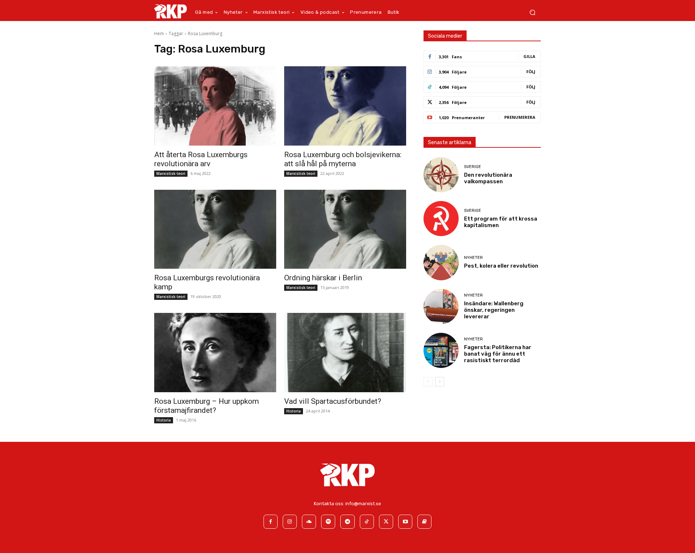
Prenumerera (519, 117)
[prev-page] (428, 381)
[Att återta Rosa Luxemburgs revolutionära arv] (215, 106)
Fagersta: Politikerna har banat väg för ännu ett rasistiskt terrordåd (497, 354)
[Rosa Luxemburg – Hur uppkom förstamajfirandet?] (215, 352)
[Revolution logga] (170, 11)
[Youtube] (405, 522)
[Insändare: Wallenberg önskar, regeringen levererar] (441, 306)
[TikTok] (367, 522)
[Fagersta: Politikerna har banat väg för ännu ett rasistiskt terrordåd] (441, 350)
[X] (386, 522)
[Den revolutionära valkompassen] (441, 174)
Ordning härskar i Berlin (323, 277)
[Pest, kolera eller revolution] (441, 262)
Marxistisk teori (170, 173)
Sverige (472, 167)
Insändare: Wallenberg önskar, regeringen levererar (493, 310)
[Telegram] (347, 522)
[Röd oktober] (424, 522)
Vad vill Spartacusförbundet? (332, 401)
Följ (530, 71)
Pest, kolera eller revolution (501, 266)
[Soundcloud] (309, 522)
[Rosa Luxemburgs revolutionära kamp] (215, 229)
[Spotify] (328, 522)
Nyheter (473, 258)
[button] (532, 12)
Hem (159, 33)
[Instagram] (290, 522)
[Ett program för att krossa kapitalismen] (441, 218)
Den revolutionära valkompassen (488, 178)
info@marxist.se (363, 503)
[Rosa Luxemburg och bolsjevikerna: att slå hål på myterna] (345, 106)
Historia (163, 420)
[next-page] (439, 381)
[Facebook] (271, 522)
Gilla (529, 56)
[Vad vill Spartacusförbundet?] (345, 352)
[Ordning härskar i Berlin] (345, 229)
